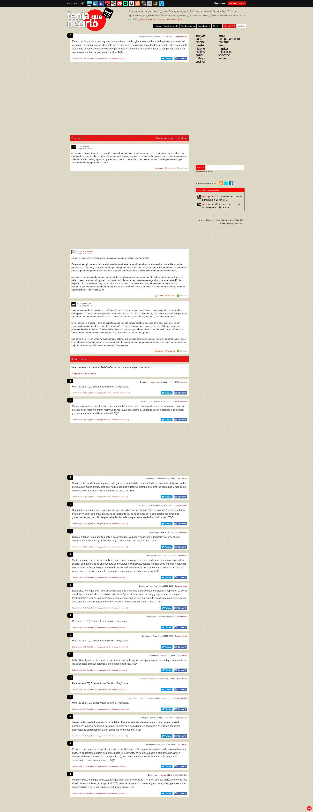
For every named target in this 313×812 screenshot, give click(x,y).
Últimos (157, 26)
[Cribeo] (125, 3)
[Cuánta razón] (89, 3)
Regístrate (219, 3)
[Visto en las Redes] (101, 3)
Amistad (184, 555)
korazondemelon (157, 679)
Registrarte (122, 386)
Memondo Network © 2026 (232, 224)
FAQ (237, 220)
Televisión (224, 55)
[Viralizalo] (161, 3)
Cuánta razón (77, 58)
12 (70, 677)
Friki (185, 775)
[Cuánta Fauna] (137, 3)
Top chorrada (204, 26)
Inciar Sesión (107, 386)
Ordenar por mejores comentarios (171, 138)
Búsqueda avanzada (204, 171)
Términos (210, 220)
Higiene (200, 48)
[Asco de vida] (83, 3)
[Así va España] (107, 3)
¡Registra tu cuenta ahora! (83, 373)
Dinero (184, 532)
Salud (199, 55)
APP (242, 220)
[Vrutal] (119, 3)
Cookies (230, 220)
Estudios (223, 42)
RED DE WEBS (72, 3)
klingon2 (86, 146)
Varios (222, 58)
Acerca (201, 220)
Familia (200, 45)
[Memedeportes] (95, 3)
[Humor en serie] (131, 3)
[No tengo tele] (143, 3)
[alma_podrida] (73, 252)
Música (223, 48)
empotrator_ (155, 382)
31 (70, 654)
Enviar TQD (229, 26)
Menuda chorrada (118, 58)
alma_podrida (88, 251)
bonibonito (87, 303)
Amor (221, 35)
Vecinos (200, 61)
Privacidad (220, 220)
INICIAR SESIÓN (237, 3)
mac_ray (160, 744)
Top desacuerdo (187, 26)
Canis (199, 38)
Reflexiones (182, 382)
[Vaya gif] (149, 3)
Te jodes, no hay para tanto (97, 58)
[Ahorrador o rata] (155, 3)
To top (309, 808)
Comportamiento (181, 37)
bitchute (154, 505)
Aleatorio (217, 26)
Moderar (241, 26)
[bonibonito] (73, 304)
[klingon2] (73, 147)
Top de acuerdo (170, 26)
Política (184, 479)
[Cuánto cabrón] (113, 3)
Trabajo (200, 58)
